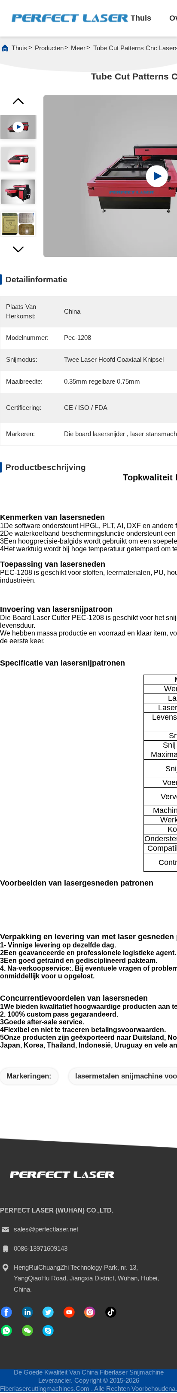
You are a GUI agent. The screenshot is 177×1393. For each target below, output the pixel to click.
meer (78, 48)
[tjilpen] (48, 1312)
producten (49, 48)
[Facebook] (6, 1312)
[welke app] (6, 1330)
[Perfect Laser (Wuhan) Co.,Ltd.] (70, 18)
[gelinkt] (27, 1312)
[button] (18, 252)
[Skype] (48, 1330)
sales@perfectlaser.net (46, 1229)
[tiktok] (69, 1312)
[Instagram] (89, 1312)
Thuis (19, 48)
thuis (141, 18)
